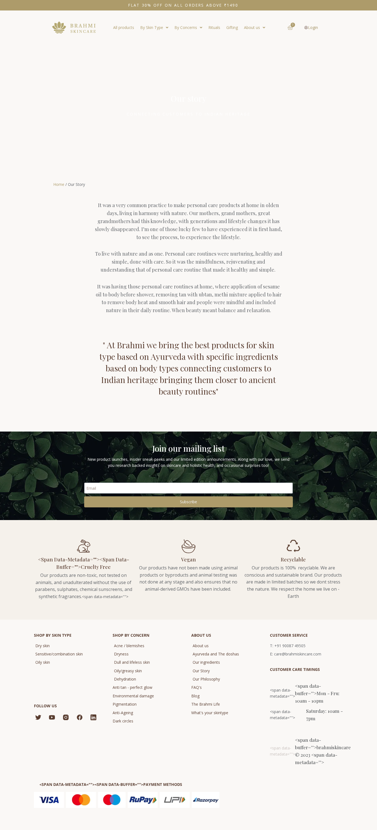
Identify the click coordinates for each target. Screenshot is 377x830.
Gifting (232, 27)
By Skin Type (151, 27)
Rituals (214, 27)
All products (123, 27)
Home (58, 184)
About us (252, 27)
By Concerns (185, 27)
